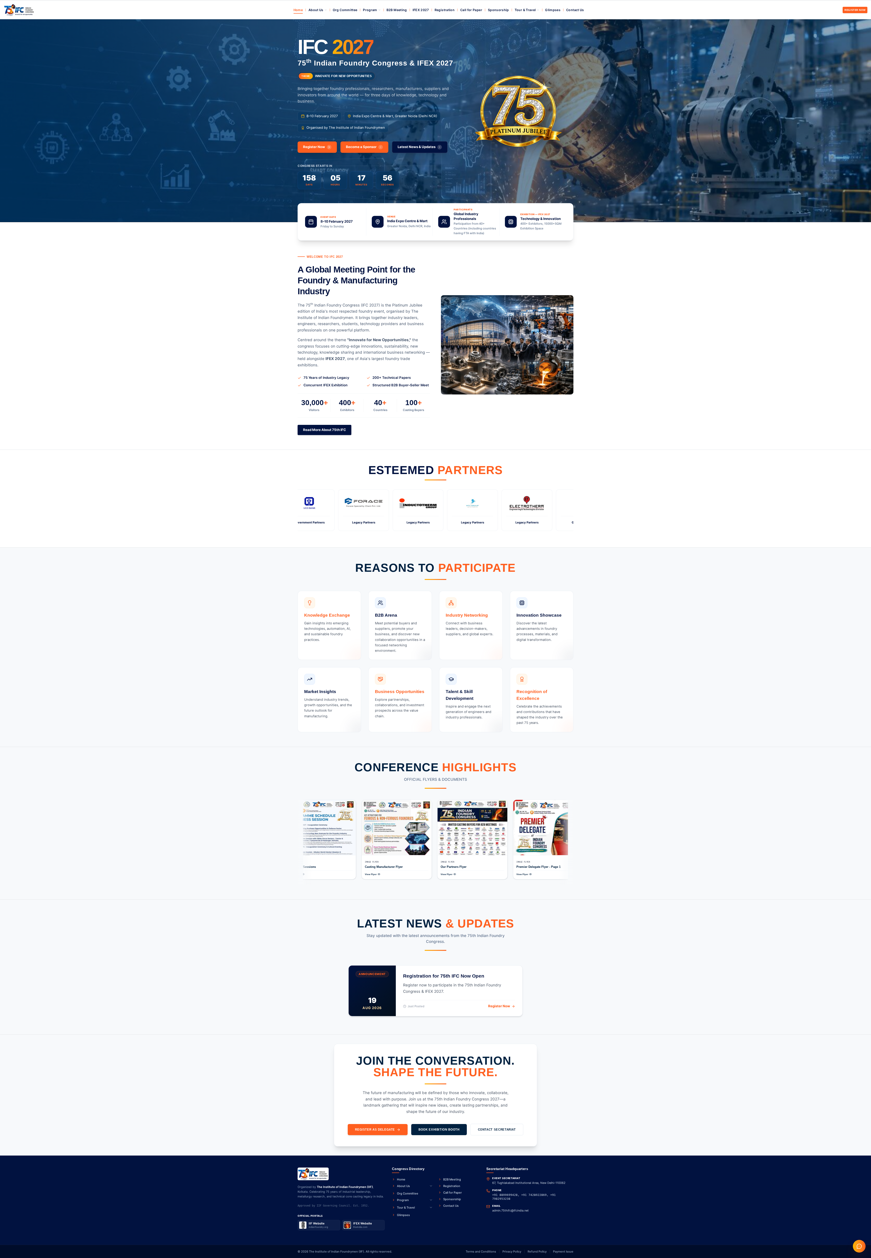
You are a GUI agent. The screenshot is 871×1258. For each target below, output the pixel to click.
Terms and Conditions (481, 1251)
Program (370, 10)
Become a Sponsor (361, 147)
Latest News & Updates (417, 147)
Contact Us (575, 10)
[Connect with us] (859, 1246)
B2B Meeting (397, 10)
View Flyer (342, 874)
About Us (315, 10)
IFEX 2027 (421, 10)
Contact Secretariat (497, 1129)
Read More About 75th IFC (324, 430)
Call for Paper (471, 10)
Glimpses (552, 10)
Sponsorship (498, 10)
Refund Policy (537, 1251)
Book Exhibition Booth (438, 1129)
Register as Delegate (375, 1129)
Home (298, 10)
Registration (445, 10)
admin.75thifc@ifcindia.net (510, 1210)
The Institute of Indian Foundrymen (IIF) (345, 1187)
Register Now (855, 10)
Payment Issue (563, 1251)
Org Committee (345, 10)
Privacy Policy (511, 1251)
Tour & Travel (525, 10)
